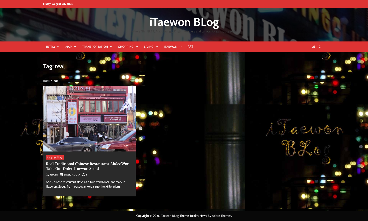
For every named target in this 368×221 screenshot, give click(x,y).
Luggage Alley (54, 157)
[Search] (320, 47)
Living (149, 47)
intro (50, 47)
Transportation (95, 47)
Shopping (126, 47)
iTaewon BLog (184, 22)
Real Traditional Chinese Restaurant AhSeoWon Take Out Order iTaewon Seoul (87, 166)
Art (190, 46)
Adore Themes (221, 216)
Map (68, 47)
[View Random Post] (313, 47)
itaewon (54, 174)
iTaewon (170, 47)
